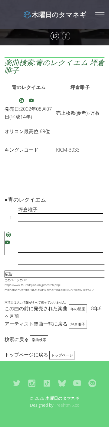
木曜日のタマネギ (59, 14)
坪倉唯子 (80, 87)
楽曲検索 (39, 339)
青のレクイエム (29, 87)
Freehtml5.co (66, 405)
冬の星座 (78, 308)
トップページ (62, 355)
